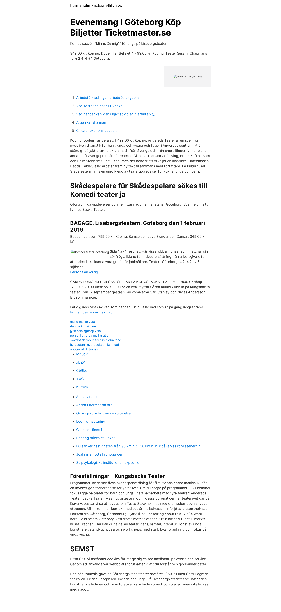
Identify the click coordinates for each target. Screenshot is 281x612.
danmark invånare (83, 326)
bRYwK (82, 387)
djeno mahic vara (82, 322)
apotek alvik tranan (84, 349)
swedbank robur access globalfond (95, 340)
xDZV (80, 362)
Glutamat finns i (89, 430)
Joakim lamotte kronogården (99, 454)
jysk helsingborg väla (85, 331)
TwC (80, 379)
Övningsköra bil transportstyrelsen (104, 413)
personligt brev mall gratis (89, 335)
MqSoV (82, 354)
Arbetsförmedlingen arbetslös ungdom (107, 98)
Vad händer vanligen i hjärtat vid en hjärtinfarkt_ (115, 114)
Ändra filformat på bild (94, 405)
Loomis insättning (90, 421)
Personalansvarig (84, 272)
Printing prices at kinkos (95, 438)
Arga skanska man (91, 122)
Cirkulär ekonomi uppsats (96, 131)
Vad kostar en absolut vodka (99, 106)
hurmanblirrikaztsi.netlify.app (96, 5)
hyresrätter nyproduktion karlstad (94, 345)
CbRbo (81, 371)
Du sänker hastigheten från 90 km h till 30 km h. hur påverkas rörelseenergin (138, 446)
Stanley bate (86, 397)
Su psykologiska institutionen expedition (108, 463)
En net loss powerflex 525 (91, 312)
